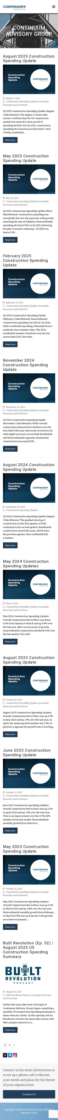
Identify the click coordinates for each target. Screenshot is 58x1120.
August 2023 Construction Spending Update (29, 660)
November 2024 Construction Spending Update (25, 365)
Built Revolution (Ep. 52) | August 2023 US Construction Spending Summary (28, 950)
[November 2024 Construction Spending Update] (29, 387)
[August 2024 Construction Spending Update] (29, 487)
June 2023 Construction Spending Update (27, 752)
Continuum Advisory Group (28, 1109)
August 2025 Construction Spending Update (29, 58)
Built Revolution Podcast (18, 995)
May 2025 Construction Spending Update (26, 158)
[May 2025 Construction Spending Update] (29, 179)
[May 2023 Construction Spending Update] (29, 869)
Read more (10, 140)
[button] (53, 6)
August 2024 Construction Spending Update (29, 467)
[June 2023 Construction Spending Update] (29, 773)
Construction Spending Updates (22, 101)
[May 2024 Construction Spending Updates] (29, 584)
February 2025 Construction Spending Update (25, 260)
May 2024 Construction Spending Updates (26, 563)
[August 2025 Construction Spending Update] (29, 79)
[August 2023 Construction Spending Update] (29, 680)
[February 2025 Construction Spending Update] (29, 283)
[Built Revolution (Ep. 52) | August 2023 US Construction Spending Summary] (23, 974)
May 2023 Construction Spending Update (26, 849)
